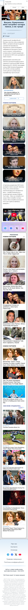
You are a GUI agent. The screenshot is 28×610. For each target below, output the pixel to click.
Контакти (14, 547)
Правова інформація (14, 559)
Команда (14, 550)
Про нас (14, 544)
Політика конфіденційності (14, 562)
